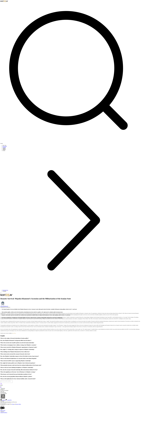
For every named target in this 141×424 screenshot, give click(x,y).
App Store (4, 400)
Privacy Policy (18, 404)
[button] (72, 291)
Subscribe (2, 405)
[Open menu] (0, 293)
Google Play (9, 400)
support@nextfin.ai (3, 412)
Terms (13, 404)
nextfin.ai (14, 333)
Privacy (1, 410)
